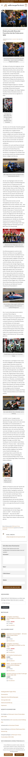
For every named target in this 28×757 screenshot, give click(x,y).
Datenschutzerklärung (6, 702)
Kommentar (6, 554)
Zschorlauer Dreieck (14, 725)
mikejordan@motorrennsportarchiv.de (15, 536)
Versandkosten (11, 625)
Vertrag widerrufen (5, 699)
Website (5, 580)
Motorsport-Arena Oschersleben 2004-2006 (11, 736)
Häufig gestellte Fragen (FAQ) (8, 691)
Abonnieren (5, 607)
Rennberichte (22, 29)
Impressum (4, 705)
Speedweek (4, 529)
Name (4, 566)
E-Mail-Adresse (6, 573)
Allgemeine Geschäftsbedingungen (9, 697)
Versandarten (4, 694)
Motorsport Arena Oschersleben (10, 29)
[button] (2, 5)
